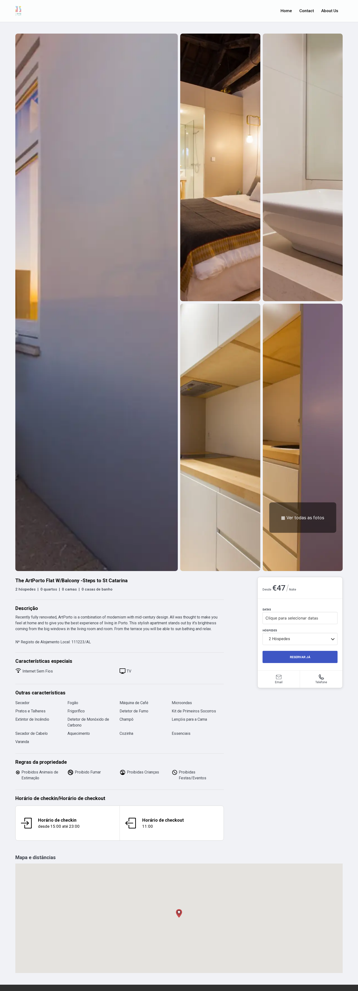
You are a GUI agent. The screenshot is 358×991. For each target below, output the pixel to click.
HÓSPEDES (270, 630)
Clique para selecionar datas (291, 618)
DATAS (267, 609)
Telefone (321, 682)
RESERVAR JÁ (300, 657)
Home (286, 10)
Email (279, 682)
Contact (306, 10)
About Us (329, 10)
